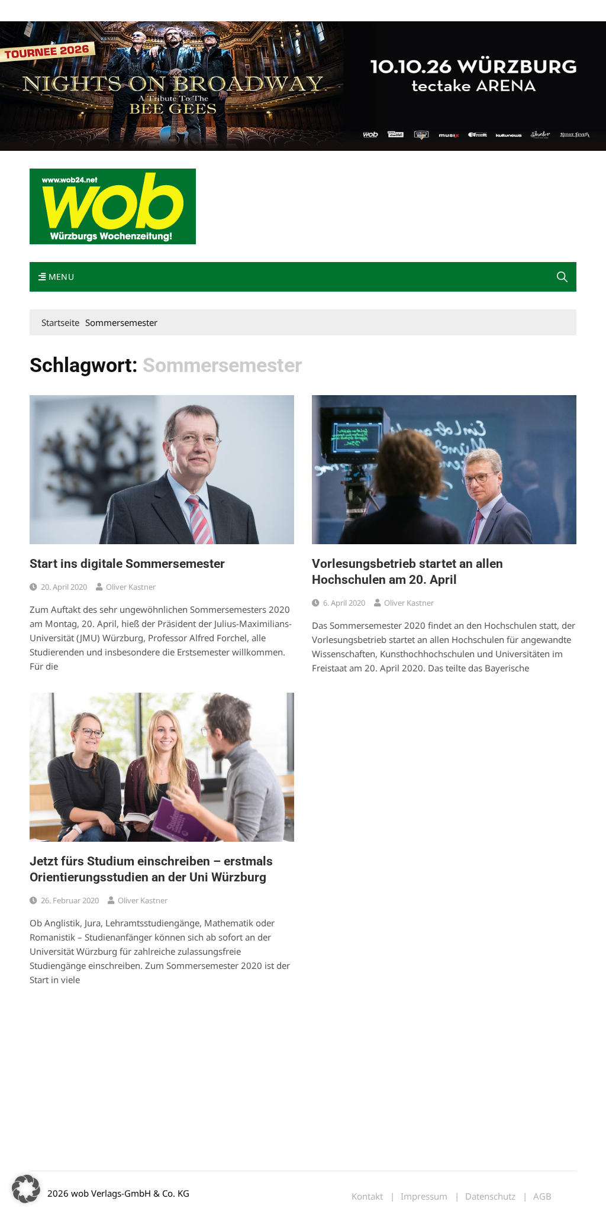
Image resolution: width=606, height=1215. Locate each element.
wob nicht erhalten (111, 11)
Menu (60, 276)
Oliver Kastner (131, 586)
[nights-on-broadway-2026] (303, 85)
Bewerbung (251, 11)
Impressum (205, 11)
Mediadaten (51, 11)
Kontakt (164, 11)
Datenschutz (490, 1196)
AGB (542, 1196)
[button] (562, 277)
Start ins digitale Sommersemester (127, 564)
